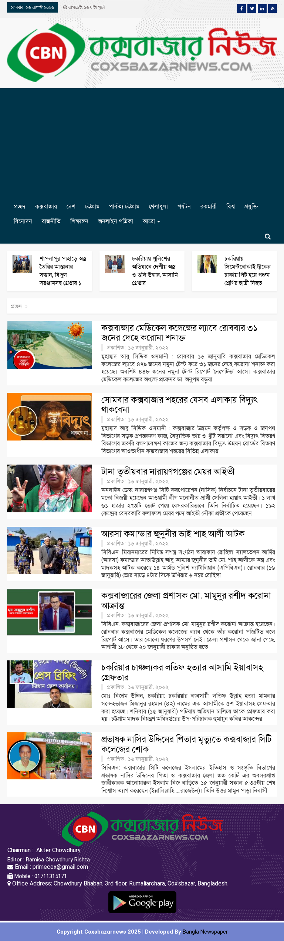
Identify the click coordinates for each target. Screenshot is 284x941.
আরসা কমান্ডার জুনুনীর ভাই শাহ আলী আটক (172, 534)
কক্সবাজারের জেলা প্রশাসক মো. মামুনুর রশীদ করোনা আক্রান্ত (186, 600)
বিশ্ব (230, 206)
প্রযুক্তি (251, 206)
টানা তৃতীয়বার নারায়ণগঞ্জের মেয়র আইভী (168, 471)
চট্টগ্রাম (92, 206)
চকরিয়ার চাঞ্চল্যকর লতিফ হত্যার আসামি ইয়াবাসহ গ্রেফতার (182, 672)
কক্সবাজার (46, 206)
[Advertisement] (142, 143)
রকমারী (208, 206)
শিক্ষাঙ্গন (79, 221)
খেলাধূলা (158, 206)
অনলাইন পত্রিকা (115, 221)
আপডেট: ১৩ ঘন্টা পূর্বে (86, 7)
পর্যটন (184, 206)
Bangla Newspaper (205, 931)
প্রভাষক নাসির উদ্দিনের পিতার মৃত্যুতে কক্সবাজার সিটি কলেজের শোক (186, 744)
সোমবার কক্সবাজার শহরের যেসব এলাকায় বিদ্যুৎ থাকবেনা (179, 405)
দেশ (71, 206)
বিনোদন (23, 221)
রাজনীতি (51, 221)
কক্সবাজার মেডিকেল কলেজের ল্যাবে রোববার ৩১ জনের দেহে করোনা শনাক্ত (179, 333)
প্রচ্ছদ (20, 206)
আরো (149, 221)
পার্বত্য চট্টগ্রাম (124, 206)
